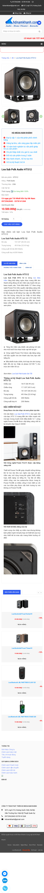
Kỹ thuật (34, 850)
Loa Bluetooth (16, 850)
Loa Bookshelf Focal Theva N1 (22, 648)
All (13, 58)
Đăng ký (28, 13)
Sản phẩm (16, 845)
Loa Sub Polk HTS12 (22, 414)
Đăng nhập (18, 13)
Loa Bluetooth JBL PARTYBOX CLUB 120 (22, 682)
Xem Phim (32, 845)
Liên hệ (40, 850)
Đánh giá (28, 267)
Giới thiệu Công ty (8, 749)
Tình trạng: (6, 191)
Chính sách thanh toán (10, 765)
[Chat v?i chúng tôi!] (4, 873)
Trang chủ (5, 58)
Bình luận (23, 263)
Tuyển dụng (6, 757)
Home (9, 845)
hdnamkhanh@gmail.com (11, 6)
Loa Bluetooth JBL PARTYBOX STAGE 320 (22, 717)
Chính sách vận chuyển (10, 768)
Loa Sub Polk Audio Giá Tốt (22, 374)
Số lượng (5, 219)
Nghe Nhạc (24, 845)
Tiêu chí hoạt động (9, 755)
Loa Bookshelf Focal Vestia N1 (22, 614)
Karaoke (39, 845)
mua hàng (22, 624)
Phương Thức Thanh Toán (12, 267)
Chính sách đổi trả (8, 770)
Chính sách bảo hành (9, 773)
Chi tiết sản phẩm (9, 263)
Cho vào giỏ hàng (12, 224)
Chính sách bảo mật (9, 752)
